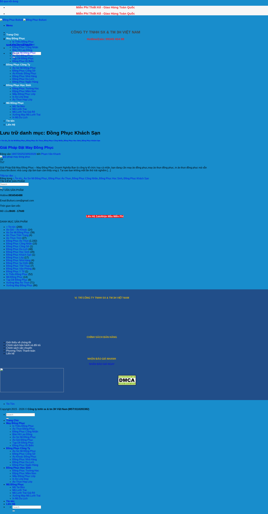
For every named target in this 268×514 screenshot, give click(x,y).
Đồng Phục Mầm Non (24, 91)
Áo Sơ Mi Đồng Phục (24, 53)
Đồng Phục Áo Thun (34, 141)
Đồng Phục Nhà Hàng (24, 76)
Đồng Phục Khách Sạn (91, 141)
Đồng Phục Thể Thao (18, 266)
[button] (9, 25)
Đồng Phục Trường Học (25, 88)
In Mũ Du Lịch (20, 117)
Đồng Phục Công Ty (18, 64)
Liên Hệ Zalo (93, 216)
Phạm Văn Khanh (51, 154)
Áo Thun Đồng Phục (23, 44)
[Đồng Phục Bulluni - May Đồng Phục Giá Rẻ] (23, 20)
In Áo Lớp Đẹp (20, 97)
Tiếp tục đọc (8, 175)
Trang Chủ (12, 34)
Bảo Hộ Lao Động (22, 50)
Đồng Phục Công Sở (24, 70)
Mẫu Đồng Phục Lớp (23, 94)
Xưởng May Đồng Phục (19, 285)
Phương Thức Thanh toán (20, 350)
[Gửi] (1, 188)
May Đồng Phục (15, 38)
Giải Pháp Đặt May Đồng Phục (27, 147)
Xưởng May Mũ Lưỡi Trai (26, 114)
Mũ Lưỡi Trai (19, 109)
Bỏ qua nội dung (9, 1)
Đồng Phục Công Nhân (25, 47)
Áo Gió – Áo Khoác (16, 229)
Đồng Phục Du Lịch (23, 79)
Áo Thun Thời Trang (17, 235)
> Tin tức (3, 141)
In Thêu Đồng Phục (23, 41)
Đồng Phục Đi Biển (23, 61)
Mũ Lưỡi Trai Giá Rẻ (23, 112)
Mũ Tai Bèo (18, 106)
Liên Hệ (10, 124)
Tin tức (10, 121)
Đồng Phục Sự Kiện (17, 263)
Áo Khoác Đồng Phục (24, 73)
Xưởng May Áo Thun (17, 282)
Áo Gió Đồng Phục (22, 55)
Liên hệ (10, 353)
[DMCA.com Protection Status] (127, 384)
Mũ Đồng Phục (15, 103)
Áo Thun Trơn (14, 238)
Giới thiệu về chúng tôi (18, 342)
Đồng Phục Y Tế (15, 271)
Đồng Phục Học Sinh (18, 85)
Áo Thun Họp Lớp (22, 99)
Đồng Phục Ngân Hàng (25, 82)
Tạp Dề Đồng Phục (23, 58)
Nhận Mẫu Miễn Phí (112, 216)
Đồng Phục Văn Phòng (19, 268)
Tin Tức (10, 404)
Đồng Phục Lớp (15, 257)
